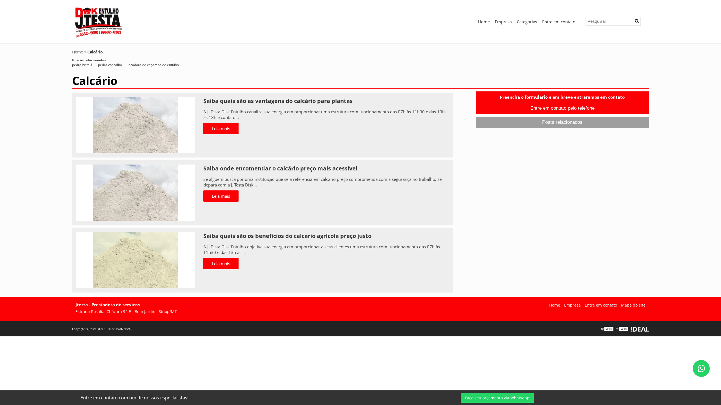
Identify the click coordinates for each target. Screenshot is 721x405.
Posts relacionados (562, 122)
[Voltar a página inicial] (99, 21)
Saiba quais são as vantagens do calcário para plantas (278, 101)
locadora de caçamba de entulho (153, 64)
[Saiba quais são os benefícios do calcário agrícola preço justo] (135, 259)
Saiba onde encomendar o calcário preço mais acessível (280, 168)
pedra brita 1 (82, 64)
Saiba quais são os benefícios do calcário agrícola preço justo (287, 236)
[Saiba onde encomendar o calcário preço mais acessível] (135, 192)
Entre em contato (558, 21)
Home (484, 21)
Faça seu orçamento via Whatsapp (497, 397)
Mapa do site (633, 305)
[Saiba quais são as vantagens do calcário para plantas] (135, 125)
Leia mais (221, 128)
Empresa (503, 21)
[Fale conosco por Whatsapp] (701, 368)
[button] (636, 21)
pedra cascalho (110, 64)
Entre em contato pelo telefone (562, 108)
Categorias (527, 21)
